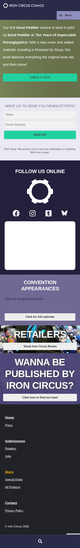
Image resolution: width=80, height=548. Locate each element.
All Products (12, 487)
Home (9, 417)
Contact (11, 503)
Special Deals (14, 479)
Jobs (8, 456)
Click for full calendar (40, 316)
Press (9, 425)
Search (40, 541)
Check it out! (40, 77)
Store (9, 472)
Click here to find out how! (40, 397)
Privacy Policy (14, 510)
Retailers (10, 448)
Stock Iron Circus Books (40, 346)
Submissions (15, 441)
